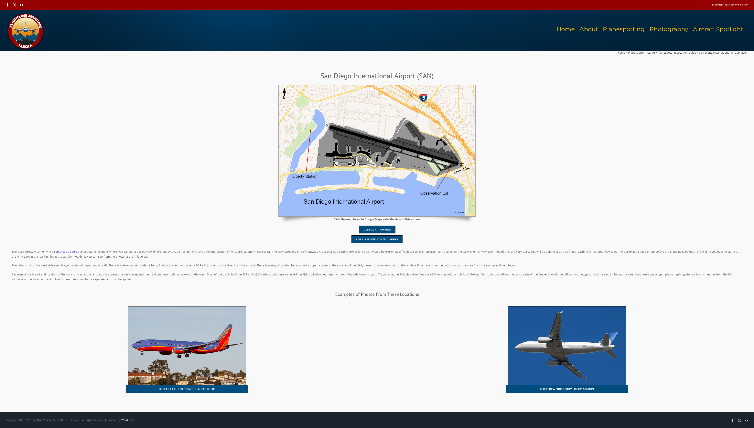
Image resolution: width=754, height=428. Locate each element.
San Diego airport (65, 251)
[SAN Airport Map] (377, 87)
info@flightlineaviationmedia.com (730, 4)
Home (621, 52)
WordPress (127, 420)
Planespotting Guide (641, 52)
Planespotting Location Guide (677, 52)
